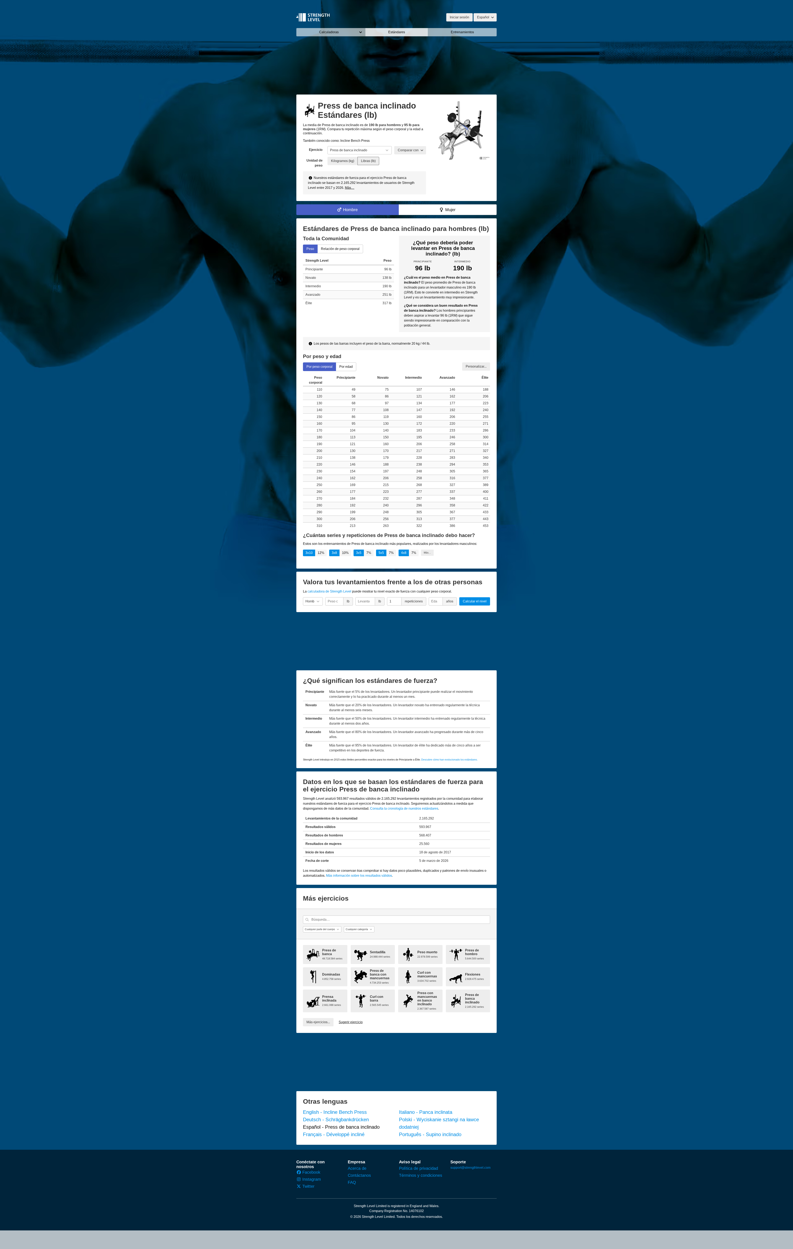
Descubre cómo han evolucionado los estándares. (449, 759)
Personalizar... (476, 366)
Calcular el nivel (475, 601)
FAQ (352, 1182)
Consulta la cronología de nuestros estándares (404, 808)
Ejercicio (316, 149)
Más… (349, 187)
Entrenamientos (462, 32)
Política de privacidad (418, 1168)
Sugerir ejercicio (351, 1022)
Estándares (396, 32)
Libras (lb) (368, 161)
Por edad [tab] (346, 366)
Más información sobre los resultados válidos (359, 875)
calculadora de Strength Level (329, 591)
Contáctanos (359, 1175)
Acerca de (357, 1168)
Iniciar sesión (459, 17)
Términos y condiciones (420, 1175)
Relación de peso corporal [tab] (340, 249)
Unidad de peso (314, 163)
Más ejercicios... (318, 1022)
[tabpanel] (348, 282)
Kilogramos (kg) (342, 161)
